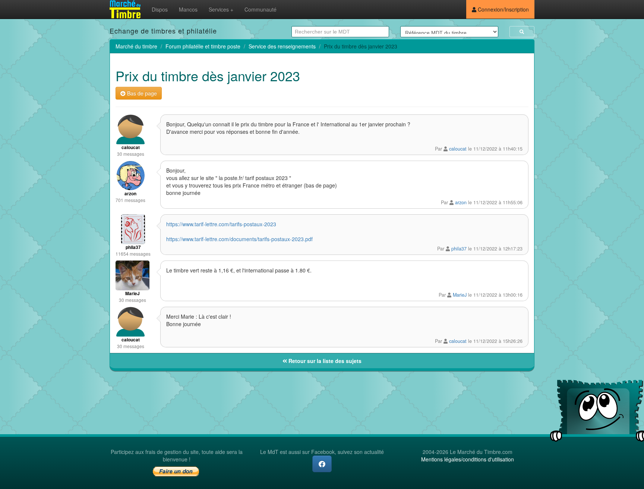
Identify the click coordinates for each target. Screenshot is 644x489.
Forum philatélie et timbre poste (202, 46)
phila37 (459, 248)
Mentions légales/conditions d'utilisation (467, 459)
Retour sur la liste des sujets (324, 361)
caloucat (458, 148)
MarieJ (460, 294)
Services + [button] (221, 9)
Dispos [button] (160, 9)
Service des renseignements (282, 46)
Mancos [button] (188, 9)
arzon (461, 202)
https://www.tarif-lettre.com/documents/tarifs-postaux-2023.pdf (239, 239)
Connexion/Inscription (502, 9)
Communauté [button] (260, 9)
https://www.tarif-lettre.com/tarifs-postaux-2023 (221, 224)
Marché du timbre (136, 46)
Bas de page (141, 93)
